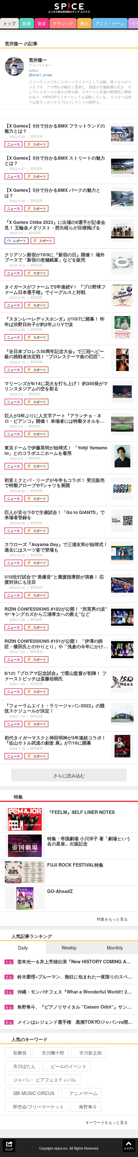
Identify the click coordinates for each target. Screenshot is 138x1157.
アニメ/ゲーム (83, 1093)
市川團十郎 (53, 1052)
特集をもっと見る (112, 919)
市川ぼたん (24, 1066)
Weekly (69, 947)
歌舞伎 (20, 1052)
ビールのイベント (69, 1066)
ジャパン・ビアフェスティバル (44, 1079)
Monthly (115, 947)
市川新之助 (90, 1052)
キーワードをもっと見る (106, 1122)
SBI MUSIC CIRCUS (33, 1093)
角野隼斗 (88, 1106)
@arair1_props (40, 75)
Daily (23, 947)
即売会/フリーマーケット (38, 1106)
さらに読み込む (69, 775)
